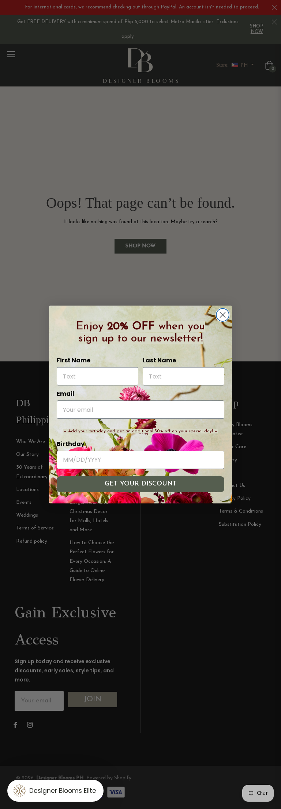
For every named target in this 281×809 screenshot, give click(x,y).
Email (65, 393)
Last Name (159, 360)
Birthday (71, 444)
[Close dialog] (222, 315)
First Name (73, 360)
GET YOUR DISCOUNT (141, 484)
